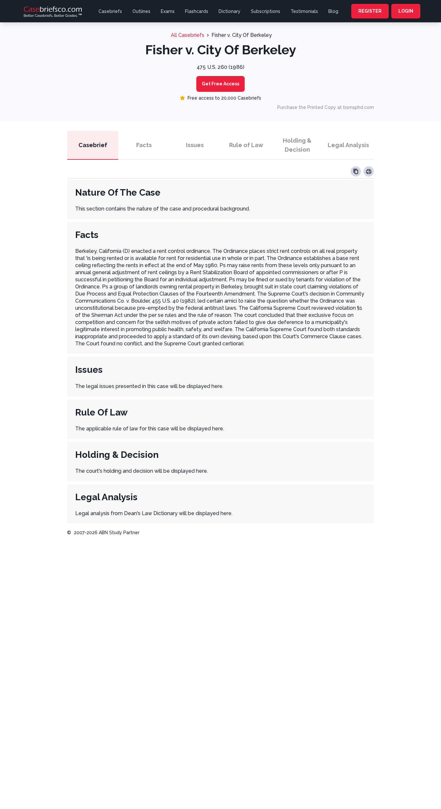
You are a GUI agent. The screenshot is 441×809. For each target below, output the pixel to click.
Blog (333, 11)
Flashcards (196, 11)
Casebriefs (110, 11)
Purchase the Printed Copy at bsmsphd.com (325, 107)
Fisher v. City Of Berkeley (241, 35)
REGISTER (370, 11)
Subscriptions (265, 11)
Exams (168, 11)
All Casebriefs (187, 35)
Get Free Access (220, 83)
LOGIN (405, 11)
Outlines (141, 11)
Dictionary (230, 11)
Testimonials (304, 11)
